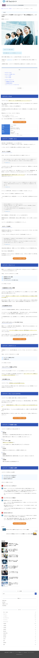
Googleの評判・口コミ (7, 162)
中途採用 (4, 12)
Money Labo (4, 600)
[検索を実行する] (36, 594)
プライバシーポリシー (31, 652)
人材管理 (19, 627)
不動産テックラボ (5, 603)
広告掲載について (12, 652)
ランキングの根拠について (19, 652)
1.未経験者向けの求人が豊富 (10, 81)
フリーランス (19, 619)
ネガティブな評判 (8, 77)
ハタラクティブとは (8, 72)
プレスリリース (19, 621)
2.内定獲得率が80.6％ (9, 83)
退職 (19, 644)
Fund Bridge (4, 605)
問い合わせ (25, 652)
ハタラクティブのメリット (9, 79)
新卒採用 (19, 636)
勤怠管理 (19, 631)
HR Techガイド (10, 0)
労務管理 (19, 629)
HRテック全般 (19, 612)
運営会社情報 (7, 652)
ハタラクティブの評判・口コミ (10, 74)
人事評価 (19, 625)
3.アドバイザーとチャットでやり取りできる (12, 84)
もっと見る (19, 88)
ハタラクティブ (9, 59)
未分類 (19, 638)
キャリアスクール (19, 617)
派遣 (19, 640)
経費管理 (19, 642)
